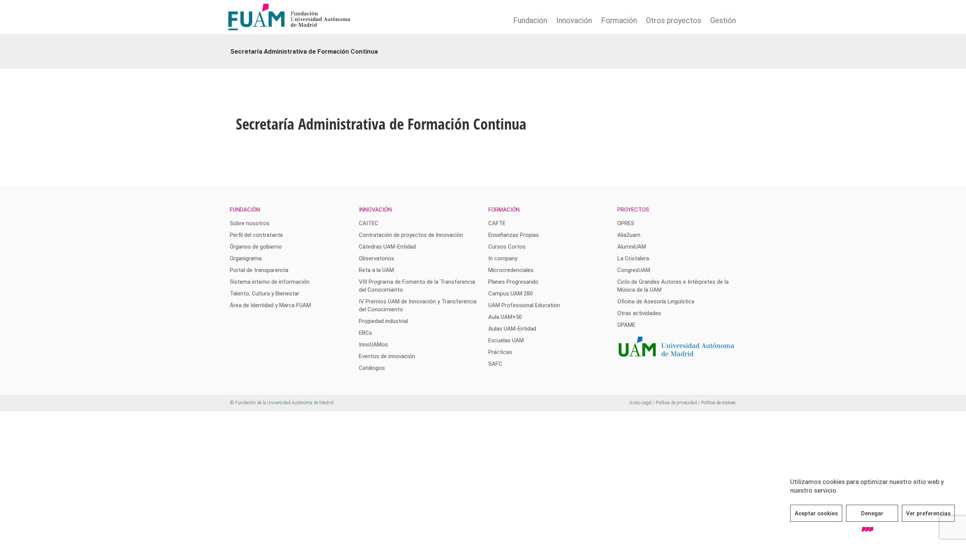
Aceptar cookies (816, 513)
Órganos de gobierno (256, 246)
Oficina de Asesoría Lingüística (655, 301)
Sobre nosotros (249, 223)
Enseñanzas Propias (513, 235)
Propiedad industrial (383, 321)
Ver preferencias (928, 513)
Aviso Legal (640, 402)
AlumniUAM (631, 246)
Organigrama (245, 258)
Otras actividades (639, 313)
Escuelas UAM (506, 340)
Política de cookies (718, 402)
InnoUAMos (373, 344)
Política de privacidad (676, 402)
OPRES (625, 223)
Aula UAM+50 (505, 317)
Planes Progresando (513, 281)
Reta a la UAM (376, 270)
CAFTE (497, 223)
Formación (619, 20)
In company (502, 258)
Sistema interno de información (269, 281)
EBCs (365, 332)
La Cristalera (633, 258)
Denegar (872, 513)
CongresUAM (633, 270)
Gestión (723, 20)
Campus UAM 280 (510, 293)
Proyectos (633, 209)
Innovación (574, 20)
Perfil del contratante (256, 235)
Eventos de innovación (387, 356)
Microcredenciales (511, 270)
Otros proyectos (673, 20)
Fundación (530, 20)
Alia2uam (628, 235)
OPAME (626, 324)
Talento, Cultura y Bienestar (264, 293)
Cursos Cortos (507, 246)
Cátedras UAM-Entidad (387, 246)
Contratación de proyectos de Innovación (411, 235)
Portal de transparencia (259, 270)
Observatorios (376, 258)
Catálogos (372, 368)
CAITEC (368, 223)
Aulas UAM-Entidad (512, 328)
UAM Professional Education (524, 305)
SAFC (495, 363)
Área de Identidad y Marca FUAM (270, 305)
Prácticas (500, 352)
